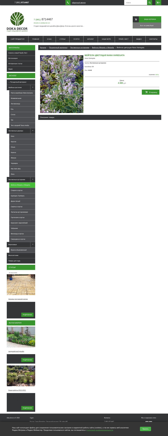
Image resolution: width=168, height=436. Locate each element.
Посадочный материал (58, 47)
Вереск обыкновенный (19, 250)
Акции (10, 69)
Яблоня (13, 158)
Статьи (62, 39)
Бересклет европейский (19, 223)
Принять (145, 429)
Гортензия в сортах (17, 217)
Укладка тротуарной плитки (18, 299)
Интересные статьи (15, 64)
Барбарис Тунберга (17, 196)
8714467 (43, 19)
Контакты (153, 39)
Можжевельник (16, 98)
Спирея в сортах (17, 190)
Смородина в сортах (18, 239)
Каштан (13, 142)
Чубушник (14, 228)
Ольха (13, 147)
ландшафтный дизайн (16, 351)
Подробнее (27, 315)
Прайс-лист (123, 39)
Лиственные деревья (15, 131)
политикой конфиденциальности (100, 430)
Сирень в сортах (16, 207)
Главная (35, 39)
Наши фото (106, 39)
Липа (12, 174)
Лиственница (15, 104)
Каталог (90, 39)
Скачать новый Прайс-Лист (17, 53)
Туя (12, 120)
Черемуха (14, 163)
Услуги (76, 39)
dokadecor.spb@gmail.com (42, 23)
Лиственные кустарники (16, 179)
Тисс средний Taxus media (20, 125)
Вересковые (12, 244)
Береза (13, 152)
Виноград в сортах (17, 234)
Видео (139, 39)
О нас (49, 39)
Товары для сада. (14, 261)
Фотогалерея (13, 58)
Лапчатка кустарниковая (19, 212)
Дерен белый (15, 201)
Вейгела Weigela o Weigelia (103, 47)
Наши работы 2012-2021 (17, 390)
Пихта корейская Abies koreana (22, 93)
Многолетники (13, 255)
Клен (12, 136)
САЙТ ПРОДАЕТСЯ (17, 39)
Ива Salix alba (16, 169)
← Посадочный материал (17, 82)
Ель (12, 109)
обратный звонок (79, 3)
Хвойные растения (15, 87)
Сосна (13, 114)
